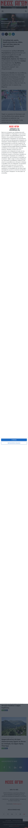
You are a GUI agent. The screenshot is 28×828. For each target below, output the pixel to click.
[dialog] (14, 414)
